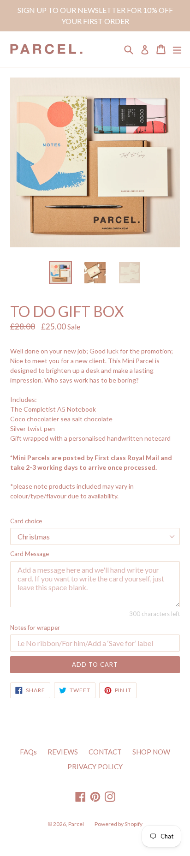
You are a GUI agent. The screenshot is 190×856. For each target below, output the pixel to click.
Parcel (76, 823)
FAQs (28, 752)
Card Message (29, 553)
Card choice (26, 521)
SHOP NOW (151, 752)
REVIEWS (63, 752)
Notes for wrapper (35, 627)
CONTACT (105, 752)
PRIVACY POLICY (95, 766)
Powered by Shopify (118, 823)
